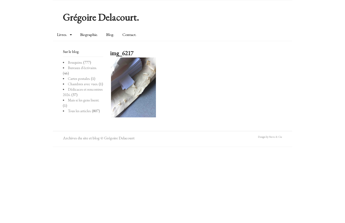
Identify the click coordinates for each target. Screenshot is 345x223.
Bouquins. (75, 62)
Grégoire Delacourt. (101, 17)
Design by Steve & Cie (270, 137)
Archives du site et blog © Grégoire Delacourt (99, 138)
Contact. (129, 34)
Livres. (62, 34)
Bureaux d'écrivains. (82, 67)
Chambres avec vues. (83, 84)
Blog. (110, 34)
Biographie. (89, 34)
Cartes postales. (79, 78)
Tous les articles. (79, 111)
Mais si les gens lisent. (83, 100)
